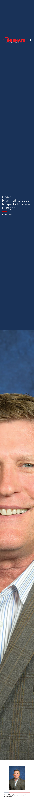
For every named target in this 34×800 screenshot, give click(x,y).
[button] (30, 40)
